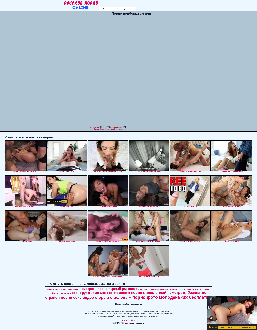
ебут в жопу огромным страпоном (153, 289)
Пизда (96, 129)
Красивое (109, 129)
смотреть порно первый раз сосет (109, 289)
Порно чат (126, 9)
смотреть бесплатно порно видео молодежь (63, 289)
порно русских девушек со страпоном (101, 293)
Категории (108, 9)
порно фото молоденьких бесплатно (171, 297)
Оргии (102, 129)
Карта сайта (128, 320)
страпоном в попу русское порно (185, 289)
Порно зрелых (120, 129)
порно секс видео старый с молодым (96, 297)
